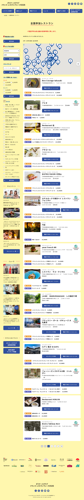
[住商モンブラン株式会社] (77, 468)
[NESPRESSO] (6, 468)
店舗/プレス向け (61, 11)
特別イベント (33, 11)
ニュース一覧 (11, 328)
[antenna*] (22, 474)
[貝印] (54, 468)
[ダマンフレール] (62, 468)
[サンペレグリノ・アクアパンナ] (46, 462)
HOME (5, 15)
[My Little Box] (30, 474)
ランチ (5, 80)
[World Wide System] (62, 474)
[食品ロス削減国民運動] (38, 474)
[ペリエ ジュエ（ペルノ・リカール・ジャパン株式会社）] (54, 462)
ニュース (45, 11)
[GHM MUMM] (30, 462)
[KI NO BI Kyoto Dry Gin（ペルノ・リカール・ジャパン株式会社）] (62, 462)
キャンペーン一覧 (11, 251)
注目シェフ (19, 11)
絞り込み (11, 41)
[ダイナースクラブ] (14, 462)
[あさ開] (77, 462)
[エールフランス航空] (22, 462)
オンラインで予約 (51, 210)
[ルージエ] (70, 468)
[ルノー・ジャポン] (38, 462)
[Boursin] (14, 468)
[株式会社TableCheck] (54, 474)
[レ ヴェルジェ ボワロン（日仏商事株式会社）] (38, 468)
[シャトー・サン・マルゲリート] (30, 468)
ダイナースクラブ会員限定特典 (75, 11)
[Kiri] (22, 468)
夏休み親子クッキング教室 (11, 351)
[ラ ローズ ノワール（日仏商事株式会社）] (46, 468)
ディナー (5, 88)
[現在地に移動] (78, 64)
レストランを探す (7, 11)
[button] (39, 44)
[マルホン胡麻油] (70, 462)
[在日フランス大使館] (6, 462)
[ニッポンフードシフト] (46, 474)
